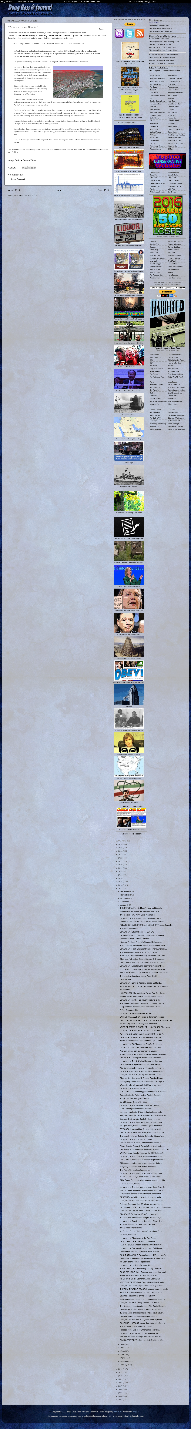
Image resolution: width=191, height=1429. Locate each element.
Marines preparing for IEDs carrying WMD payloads (141, 1112)
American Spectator (157, 81)
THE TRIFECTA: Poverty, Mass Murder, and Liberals (141, 908)
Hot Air (152, 121)
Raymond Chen (155, 415)
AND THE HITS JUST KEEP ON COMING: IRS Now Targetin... (145, 986)
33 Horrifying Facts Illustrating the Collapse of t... (139, 1024)
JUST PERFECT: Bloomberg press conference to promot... (143, 1092)
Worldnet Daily (173, 146)
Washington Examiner (157, 146)
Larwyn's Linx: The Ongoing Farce (134, 1088)
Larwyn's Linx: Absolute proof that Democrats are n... (141, 918)
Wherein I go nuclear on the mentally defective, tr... (140, 911)
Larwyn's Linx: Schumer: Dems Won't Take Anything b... (142, 1201)
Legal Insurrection (174, 104)
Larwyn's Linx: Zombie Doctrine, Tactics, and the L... (141, 983)
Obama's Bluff (125, 979)
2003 (120, 1400)
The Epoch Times (156, 104)
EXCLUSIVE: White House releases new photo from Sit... (143, 1160)
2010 (120, 1376)
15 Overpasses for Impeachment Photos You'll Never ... (142, 1313)
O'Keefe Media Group (157, 183)
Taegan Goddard (174, 247)
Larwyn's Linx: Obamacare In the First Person (138, 1238)
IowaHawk (153, 261)
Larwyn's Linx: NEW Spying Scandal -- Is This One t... (141, 1303)
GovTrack (153, 178)
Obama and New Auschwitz (159, 39)
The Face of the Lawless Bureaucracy (135, 1170)
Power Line (154, 138)
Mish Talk (171, 189)
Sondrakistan (172, 396)
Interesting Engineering (158, 424)
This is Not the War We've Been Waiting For (137, 915)
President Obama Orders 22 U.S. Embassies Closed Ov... (143, 1299)
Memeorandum (173, 269)
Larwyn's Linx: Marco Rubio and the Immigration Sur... (141, 1156)
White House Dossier (157, 192)
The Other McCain (174, 140)
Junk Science (173, 368)
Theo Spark (172, 398)
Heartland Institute (174, 363)
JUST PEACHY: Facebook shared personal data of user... (143, 969)
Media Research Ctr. (175, 267)
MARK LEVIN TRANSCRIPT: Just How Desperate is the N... (144, 1054)
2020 (120, 865)
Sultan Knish (172, 132)
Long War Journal (156, 368)
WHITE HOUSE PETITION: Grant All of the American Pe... (143, 1282)
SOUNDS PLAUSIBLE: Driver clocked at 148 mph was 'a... (143, 1255)
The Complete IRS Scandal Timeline (162, 57)
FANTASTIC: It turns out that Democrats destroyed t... (141, 1129)
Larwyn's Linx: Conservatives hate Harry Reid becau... (142, 1248)
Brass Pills (153, 175)
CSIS (151, 360)
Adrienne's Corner (156, 384)
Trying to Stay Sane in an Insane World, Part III (138, 976)
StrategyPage (155, 371)
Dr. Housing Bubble (175, 183)
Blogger (136, 1412)
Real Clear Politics (174, 278)
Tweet (101, 29)
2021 (120, 861)
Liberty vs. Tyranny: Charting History (162, 36)
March (123, 1358)
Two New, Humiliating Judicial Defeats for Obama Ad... (142, 1136)
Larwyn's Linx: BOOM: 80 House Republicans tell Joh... (142, 1030)
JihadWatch (172, 261)
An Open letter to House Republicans (135, 1262)
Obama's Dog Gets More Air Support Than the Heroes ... (142, 1078)
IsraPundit (153, 366)
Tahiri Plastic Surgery (175, 426)
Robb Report (154, 426)
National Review (155, 132)
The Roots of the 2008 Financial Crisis (163, 50)
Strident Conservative (176, 129)
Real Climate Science (175, 374)
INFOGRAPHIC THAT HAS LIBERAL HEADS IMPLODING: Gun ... (146, 1207)
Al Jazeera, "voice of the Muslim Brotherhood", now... (141, 1047)
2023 (120, 854)
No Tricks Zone (173, 371)
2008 (120, 1383)
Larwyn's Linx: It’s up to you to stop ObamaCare (139, 1333)
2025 (120, 848)
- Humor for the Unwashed (164, 71)
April (122, 1355)
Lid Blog (171, 109)
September (125, 902)
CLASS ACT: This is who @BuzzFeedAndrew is (139, 1214)
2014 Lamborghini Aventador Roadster (135, 1109)
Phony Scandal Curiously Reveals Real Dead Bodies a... (143, 1146)
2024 (120, 851)
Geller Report (154, 118)
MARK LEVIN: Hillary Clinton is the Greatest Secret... (141, 1177)
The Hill (152, 143)
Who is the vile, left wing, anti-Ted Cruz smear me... (140, 1085)
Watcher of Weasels (175, 401)
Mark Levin (154, 129)
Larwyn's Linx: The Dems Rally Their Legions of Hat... (141, 1122)
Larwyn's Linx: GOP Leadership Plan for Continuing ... (141, 1044)
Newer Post (13, 190)
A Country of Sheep (128, 1235)
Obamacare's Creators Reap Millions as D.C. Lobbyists (142, 959)
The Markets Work (174, 138)
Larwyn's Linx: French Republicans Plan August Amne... (142, 1286)
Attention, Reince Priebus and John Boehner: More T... (142, 1068)
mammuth (118, 1412)
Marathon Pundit (174, 384)
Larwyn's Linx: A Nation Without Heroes (136, 1013)
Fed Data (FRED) (174, 186)
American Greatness (157, 78)
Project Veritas (155, 186)
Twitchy (152, 189)
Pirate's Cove (173, 118)
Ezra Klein (171, 252)
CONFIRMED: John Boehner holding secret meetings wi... (143, 1258)
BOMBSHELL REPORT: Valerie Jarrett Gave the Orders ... (143, 1323)
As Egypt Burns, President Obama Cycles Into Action (141, 1126)
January (123, 1365)
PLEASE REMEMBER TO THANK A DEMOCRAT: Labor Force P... (146, 925)
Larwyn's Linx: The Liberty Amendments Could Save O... (142, 1187)
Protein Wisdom (173, 121)
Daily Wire (171, 84)
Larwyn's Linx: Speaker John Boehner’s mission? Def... (142, 966)
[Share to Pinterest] (34, 167)
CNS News (154, 93)
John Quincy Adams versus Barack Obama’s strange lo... (143, 1081)
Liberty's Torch (173, 107)
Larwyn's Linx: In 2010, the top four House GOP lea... (141, 1075)
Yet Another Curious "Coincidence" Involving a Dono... (142, 1231)
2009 (120, 1379)
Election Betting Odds (157, 101)
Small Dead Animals (175, 393)
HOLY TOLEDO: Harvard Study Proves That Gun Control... (143, 993)
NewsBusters (173, 275)
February (124, 1361)
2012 (120, 1369)
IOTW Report (173, 95)
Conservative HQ (174, 81)
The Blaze (153, 87)
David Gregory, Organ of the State (133, 1102)
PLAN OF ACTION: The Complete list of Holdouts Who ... (142, 1340)
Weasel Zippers (155, 149)
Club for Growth (173, 180)
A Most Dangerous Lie (129, 1010)
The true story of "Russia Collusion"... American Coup (130, 90)
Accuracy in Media (174, 244)
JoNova (171, 366)
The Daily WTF (155, 418)
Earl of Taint (154, 252)
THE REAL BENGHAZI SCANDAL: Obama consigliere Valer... (145, 1289)
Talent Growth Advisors (176, 429)
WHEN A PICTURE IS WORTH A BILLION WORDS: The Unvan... (146, 1027)
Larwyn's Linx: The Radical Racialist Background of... (141, 1105)
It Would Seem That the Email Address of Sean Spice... (142, 1190)
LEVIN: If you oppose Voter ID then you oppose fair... (141, 1194)
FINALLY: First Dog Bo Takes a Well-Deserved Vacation (142, 1211)
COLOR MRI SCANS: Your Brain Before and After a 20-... (143, 1133)
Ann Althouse (172, 76)
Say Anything (172, 126)
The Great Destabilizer (129, 928)
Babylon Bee (154, 244)
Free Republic (155, 109)
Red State (171, 123)
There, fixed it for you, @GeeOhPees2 (135, 1099)
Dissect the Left (155, 398)
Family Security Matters (158, 401)
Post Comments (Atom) (28, 195)
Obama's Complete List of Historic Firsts (163, 55)
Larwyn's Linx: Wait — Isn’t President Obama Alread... (141, 1173)
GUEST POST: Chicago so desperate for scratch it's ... (141, 1058)
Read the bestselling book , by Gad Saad (130, 116)
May (122, 1351)
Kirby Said (171, 101)
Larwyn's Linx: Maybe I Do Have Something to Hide (140, 1000)
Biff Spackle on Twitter (176, 415)
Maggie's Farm (155, 404)
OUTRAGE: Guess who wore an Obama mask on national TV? (145, 1150)
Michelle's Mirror (155, 267)
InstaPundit (154, 126)
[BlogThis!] (26, 167)
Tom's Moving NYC (175, 424)
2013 (120, 888)
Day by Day (154, 250)
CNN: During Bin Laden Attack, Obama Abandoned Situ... (143, 1180)
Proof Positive (155, 269)
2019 (120, 868)
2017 (120, 875)
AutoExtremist (155, 412)
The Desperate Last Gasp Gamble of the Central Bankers (143, 1306)
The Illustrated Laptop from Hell (160, 31)
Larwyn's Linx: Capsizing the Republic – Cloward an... (142, 1221)
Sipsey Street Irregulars (176, 390)
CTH (151, 98)
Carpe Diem (172, 178)
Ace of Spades (155, 76)
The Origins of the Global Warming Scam (164, 42)
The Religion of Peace (157, 377)
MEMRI (170, 272)
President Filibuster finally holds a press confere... (140, 1252)
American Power (156, 387)
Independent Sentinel (175, 93)
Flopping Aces (173, 87)
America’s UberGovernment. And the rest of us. (139, 1275)
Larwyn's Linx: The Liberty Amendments (136, 1139)
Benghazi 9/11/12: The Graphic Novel (16, 1)
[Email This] (23, 167)
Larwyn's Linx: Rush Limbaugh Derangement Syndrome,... (143, 949)
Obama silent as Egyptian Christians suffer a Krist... (140, 1064)
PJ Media (153, 135)
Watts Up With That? (175, 377)
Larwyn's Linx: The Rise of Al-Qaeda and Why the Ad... (142, 1320)
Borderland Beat (155, 357)
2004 (120, 1396)
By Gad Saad (130, 62)
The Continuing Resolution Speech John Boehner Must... (143, 945)
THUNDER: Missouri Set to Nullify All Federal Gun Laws (142, 956)
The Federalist (155, 140)
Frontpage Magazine (157, 112)
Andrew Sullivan (173, 250)
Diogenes (153, 247)
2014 (120, 885)
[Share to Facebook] (31, 167)
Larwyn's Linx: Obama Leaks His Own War (137, 932)
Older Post (103, 190)
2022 (120, 858)
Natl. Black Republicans (176, 387)
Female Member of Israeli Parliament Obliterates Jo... (141, 1143)
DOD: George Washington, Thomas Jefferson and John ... (143, 962)
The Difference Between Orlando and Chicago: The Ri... (142, 1003)
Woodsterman (155, 278)
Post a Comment (18, 179)
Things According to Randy (131, 1228)
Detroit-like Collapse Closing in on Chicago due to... (141, 1309)
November (124, 895)
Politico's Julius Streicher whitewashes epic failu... (140, 1330)
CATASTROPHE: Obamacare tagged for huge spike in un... (143, 1071)
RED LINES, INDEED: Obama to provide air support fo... (142, 935)
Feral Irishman (155, 255)
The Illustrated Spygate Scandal (160, 28)
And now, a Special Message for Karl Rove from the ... (141, 1337)
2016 (120, 878)
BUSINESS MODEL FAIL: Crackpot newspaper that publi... (143, 1272)
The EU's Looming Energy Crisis (142, 1)
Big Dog (152, 393)
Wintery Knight (173, 404)
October (123, 898)
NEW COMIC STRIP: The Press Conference (137, 1241)
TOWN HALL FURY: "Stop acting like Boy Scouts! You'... (142, 1269)
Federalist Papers (174, 255)
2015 (120, 882)
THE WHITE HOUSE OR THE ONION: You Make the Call (143, 1116)
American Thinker (156, 84)
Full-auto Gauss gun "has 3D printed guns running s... (141, 1204)
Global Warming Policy (176, 360)
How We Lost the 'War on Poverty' (161, 60)
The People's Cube (156, 275)
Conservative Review (157, 95)
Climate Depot (173, 357)
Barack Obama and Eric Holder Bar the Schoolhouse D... (143, 922)
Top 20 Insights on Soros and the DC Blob (82, 1)
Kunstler (171, 98)
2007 (120, 1386)
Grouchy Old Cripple (157, 258)
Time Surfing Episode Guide (159, 26)
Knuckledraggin (155, 264)
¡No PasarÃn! (155, 390)
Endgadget (153, 421)
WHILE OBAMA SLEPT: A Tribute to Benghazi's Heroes (142, 1017)
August (123, 905)
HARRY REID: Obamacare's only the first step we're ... (141, 1245)
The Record (154, 374)
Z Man (170, 149)
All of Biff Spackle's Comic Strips (131, 829)
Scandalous (125, 990)
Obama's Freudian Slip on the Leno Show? (137, 1296)
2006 (120, 1389)
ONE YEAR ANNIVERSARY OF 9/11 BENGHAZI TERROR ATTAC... (147, 1020)
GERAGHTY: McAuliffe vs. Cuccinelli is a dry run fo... (141, 1197)
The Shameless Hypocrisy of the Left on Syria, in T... (141, 952)
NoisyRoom (172, 115)
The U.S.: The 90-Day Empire (160, 44)
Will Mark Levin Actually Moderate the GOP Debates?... (142, 1153)
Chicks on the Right (175, 78)
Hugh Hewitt (154, 123)
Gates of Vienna (174, 90)
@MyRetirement (174, 421)
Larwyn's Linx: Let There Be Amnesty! (135, 1265)
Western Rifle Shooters (176, 143)
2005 (120, 1393)
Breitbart (153, 90)
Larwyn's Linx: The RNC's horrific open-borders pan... (141, 1061)
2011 (120, 1372)
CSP (151, 363)
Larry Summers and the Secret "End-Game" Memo (140, 1007)
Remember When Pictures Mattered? (135, 939)
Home (59, 190)
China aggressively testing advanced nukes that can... (142, 1163)
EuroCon (153, 107)
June (122, 1348)
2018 (120, 871)
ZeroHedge (172, 192)
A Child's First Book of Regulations (161, 63)
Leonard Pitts (172, 264)
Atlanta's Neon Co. (174, 412)
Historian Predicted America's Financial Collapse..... (141, 942)
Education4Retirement (176, 418)
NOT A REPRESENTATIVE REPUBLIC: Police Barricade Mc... (144, 973)
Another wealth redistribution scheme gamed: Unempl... (142, 996)
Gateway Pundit (155, 115)
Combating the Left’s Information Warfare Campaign (141, 1095)
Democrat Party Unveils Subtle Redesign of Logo (140, 1119)
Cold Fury (153, 396)
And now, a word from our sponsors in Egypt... (138, 1051)
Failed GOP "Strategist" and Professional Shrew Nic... (141, 1037)
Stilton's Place (155, 272)
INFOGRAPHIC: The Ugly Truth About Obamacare (140, 1279)
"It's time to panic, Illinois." (130, 1184)
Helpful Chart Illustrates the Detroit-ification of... (139, 1316)
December (124, 891)
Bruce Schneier (155, 429)
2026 (120, 844)
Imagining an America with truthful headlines (138, 1167)
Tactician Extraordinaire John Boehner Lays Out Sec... (142, 1041)
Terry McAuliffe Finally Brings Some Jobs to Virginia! (141, 1292)
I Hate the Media (174, 258)
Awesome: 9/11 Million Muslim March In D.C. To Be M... (142, 1034)
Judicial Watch (155, 180)
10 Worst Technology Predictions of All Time (137, 1224)
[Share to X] (28, 167)
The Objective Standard (176, 135)
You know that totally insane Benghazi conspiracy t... (141, 1218)
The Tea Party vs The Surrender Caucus (136, 1326)
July (122, 1344)
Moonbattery (172, 112)
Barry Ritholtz (173, 175)
